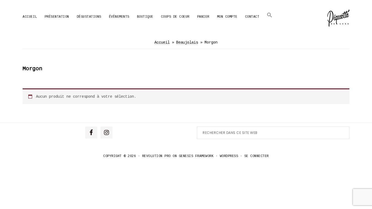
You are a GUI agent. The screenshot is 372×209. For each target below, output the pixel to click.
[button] (269, 15)
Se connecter (256, 156)
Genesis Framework (196, 156)
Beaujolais (187, 42)
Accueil (162, 42)
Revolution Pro (156, 156)
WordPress (229, 156)
